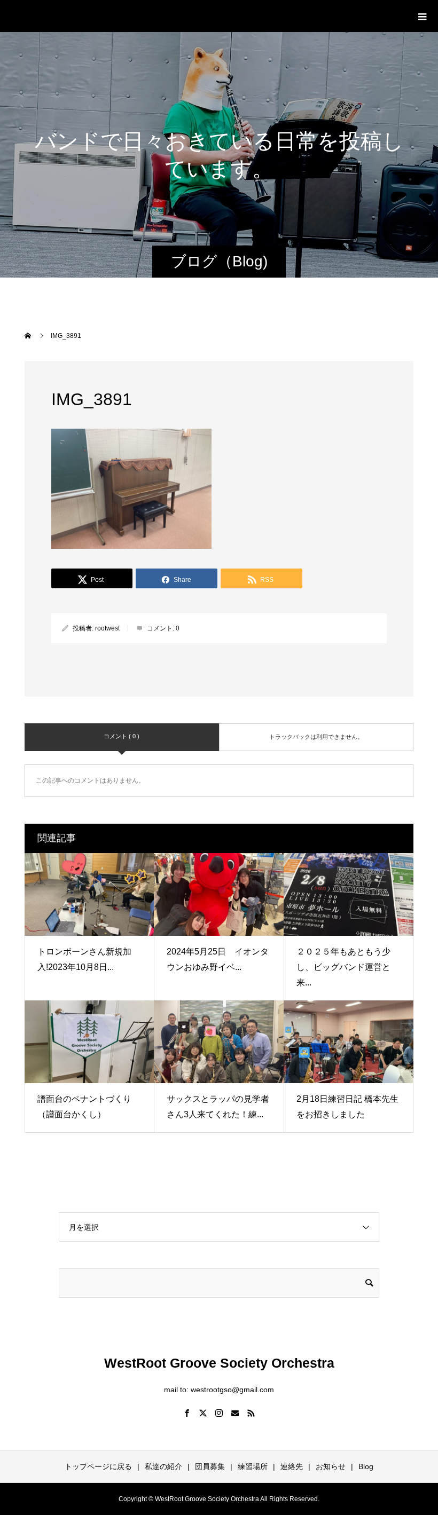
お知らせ (331, 1466)
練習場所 (253, 1466)
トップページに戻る (98, 1466)
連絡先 (291, 1466)
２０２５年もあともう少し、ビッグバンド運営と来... (343, 967)
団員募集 (210, 1466)
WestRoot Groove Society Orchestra (140, 15)
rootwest (107, 628)
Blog (365, 1466)
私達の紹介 (163, 1466)
